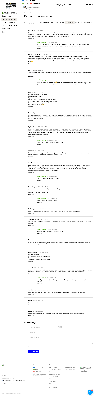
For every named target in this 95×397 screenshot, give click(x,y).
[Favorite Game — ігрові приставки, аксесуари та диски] (11, 368)
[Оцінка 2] (43, 347)
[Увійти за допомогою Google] (67, 327)
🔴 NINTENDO (35, 3)
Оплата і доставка (8, 22)
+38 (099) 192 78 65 (63, 4)
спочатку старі (88, 22)
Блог (3, 32)
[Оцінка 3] (46, 347)
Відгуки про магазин (54, 374)
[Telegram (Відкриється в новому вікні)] (50, 4)
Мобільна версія (8, 384)
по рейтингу (78, 22)
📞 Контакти (6, 16)
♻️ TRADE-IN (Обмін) (10, 13)
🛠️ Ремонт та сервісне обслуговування (31, 8)
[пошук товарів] (43, 4)
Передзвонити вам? (70, 369)
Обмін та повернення (9, 25)
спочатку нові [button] (69, 22)
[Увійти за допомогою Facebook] (64, 327)
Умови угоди (6, 29)
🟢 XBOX (25, 3)
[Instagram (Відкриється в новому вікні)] (48, 4)
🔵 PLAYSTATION (38, 367)
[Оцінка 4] (49, 347)
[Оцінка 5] (52, 347)
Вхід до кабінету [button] (53, 367)
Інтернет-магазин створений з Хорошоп (11, 393)
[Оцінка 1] (40, 347)
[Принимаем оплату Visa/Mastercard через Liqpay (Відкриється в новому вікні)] (15, 380)
